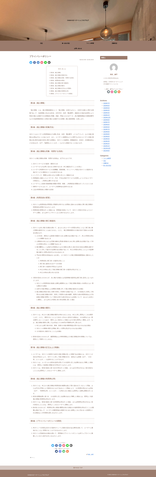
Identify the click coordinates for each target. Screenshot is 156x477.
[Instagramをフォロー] (60, 451)
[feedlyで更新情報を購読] (63, 451)
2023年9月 (106, 131)
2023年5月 (106, 139)
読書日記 (106, 163)
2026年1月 (106, 115)
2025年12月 (106, 117)
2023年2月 (106, 143)
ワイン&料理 (107, 158)
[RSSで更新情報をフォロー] (67, 451)
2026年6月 (106, 105)
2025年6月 (106, 124)
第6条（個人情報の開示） (58, 85)
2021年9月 (106, 150)
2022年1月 (106, 146)
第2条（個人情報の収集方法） (59, 75)
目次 (59, 69)
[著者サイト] (56, 451)
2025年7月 (106, 122)
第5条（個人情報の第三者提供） (60, 83)
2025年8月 (106, 120)
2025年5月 (106, 127)
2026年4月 (106, 110)
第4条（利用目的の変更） (58, 80)
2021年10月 (106, 148)
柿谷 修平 (113, 74)
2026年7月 (106, 103)
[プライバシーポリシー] (38, 62)
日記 (104, 160)
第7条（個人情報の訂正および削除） (61, 88)
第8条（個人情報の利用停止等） (60, 91)
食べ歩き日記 (107, 165)
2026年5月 (106, 108)
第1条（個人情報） (56, 72)
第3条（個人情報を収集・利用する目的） (63, 78)
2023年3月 (106, 141)
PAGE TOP (79, 468)
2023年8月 (106, 134)
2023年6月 (106, 136)
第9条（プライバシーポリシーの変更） (62, 93)
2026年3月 (106, 112)
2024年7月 (106, 129)
